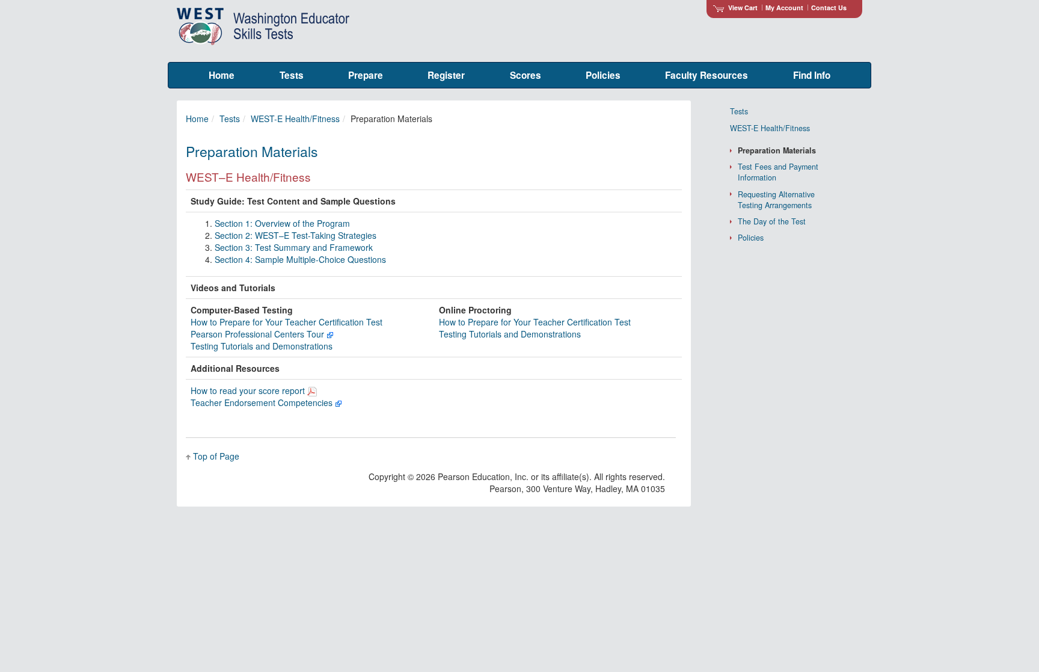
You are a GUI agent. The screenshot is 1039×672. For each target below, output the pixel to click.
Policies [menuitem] (603, 75)
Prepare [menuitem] (365, 75)
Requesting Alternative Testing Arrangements (776, 200)
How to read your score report (249, 390)
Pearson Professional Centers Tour (258, 334)
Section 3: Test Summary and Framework (294, 247)
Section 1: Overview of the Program (282, 223)
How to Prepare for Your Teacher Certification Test (286, 322)
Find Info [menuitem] (811, 75)
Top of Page (216, 456)
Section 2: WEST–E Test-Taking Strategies (295, 235)
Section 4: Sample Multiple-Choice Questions (300, 259)
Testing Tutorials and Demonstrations (262, 346)
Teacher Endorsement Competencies (263, 402)
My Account (784, 7)
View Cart (743, 7)
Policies (751, 237)
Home (197, 119)
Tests (229, 119)
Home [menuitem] (221, 75)
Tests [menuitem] (292, 75)
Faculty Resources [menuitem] (706, 75)
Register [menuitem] (446, 75)
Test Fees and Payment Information (778, 172)
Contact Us (829, 7)
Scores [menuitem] (525, 75)
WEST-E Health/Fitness (295, 119)
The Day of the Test (772, 221)
